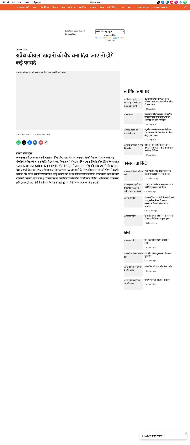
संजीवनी (93, 7)
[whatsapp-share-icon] (18, 144)
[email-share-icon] (41, 144)
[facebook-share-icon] (29, 144)
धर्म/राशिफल (112, 7)
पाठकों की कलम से (160, 7)
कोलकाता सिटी (23, 7)
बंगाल (35, 7)
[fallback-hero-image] (133, 103)
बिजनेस (55, 7)
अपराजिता (82, 7)
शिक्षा (102, 7)
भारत (130, 7)
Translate (110, 40)
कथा (122, 7)
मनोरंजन (71, 7)
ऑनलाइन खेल (143, 7)
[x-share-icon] (24, 144)
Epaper (38, 2)
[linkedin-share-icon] (35, 144)
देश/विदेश (45, 7)
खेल (63, 7)
